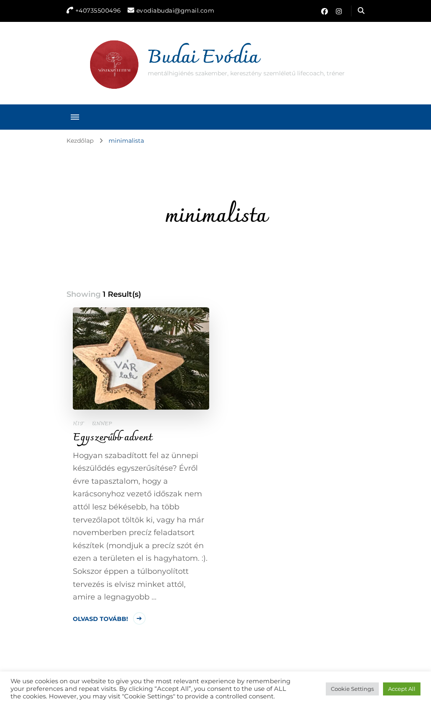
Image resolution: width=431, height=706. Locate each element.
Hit (78, 424)
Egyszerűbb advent (112, 438)
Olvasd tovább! (100, 619)
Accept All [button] (401, 688)
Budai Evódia (203, 58)
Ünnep (102, 424)
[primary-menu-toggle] (75, 117)
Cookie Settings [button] (352, 688)
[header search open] (361, 10)
